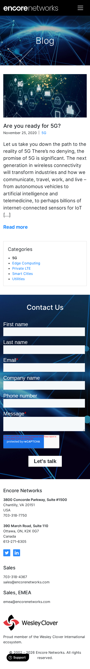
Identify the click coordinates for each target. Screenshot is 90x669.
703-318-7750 (15, 515)
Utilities (18, 279)
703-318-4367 (15, 577)
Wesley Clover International (62, 637)
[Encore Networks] (30, 7)
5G (44, 133)
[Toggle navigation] (80, 7)
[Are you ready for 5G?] (45, 95)
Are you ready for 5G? (32, 126)
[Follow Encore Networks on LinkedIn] (16, 552)
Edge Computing (26, 263)
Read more (15, 227)
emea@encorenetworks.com (26, 601)
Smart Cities (22, 273)
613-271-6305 (14, 541)
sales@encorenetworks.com (26, 582)
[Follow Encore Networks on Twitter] (6, 552)
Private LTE (21, 268)
